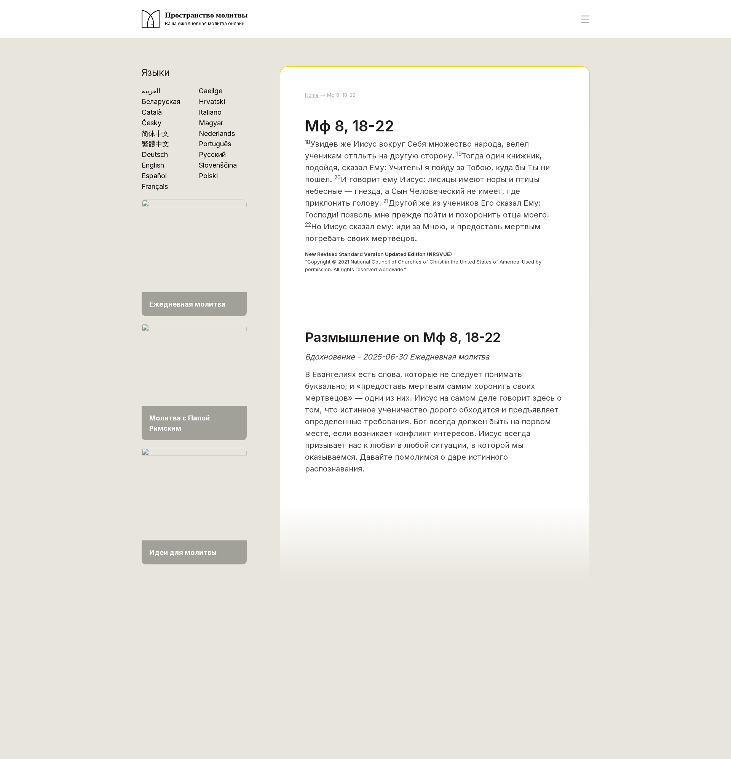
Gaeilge (210, 91)
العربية (151, 91)
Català (152, 112)
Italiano (210, 112)
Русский (212, 154)
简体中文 (155, 133)
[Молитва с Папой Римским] (194, 381)
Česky (151, 123)
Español (154, 176)
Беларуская (161, 101)
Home (312, 95)
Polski (208, 176)
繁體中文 (155, 144)
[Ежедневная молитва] (194, 257)
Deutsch (155, 154)
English (153, 165)
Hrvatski (212, 101)
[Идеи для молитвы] (194, 506)
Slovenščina (218, 165)
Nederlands (217, 133)
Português (215, 144)
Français (155, 186)
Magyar (211, 123)
